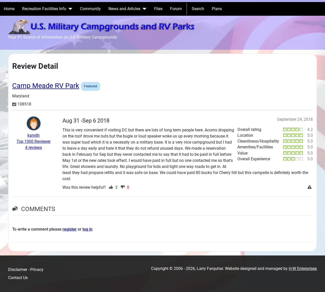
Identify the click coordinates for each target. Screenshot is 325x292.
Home (9, 8)
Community (90, 8)
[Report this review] (310, 187)
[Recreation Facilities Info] (69, 9)
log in (87, 229)
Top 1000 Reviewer (34, 141)
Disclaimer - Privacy (25, 269)
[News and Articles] (143, 9)
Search (198, 8)
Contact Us (18, 277)
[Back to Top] (316, 282)
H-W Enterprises (303, 268)
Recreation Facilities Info (44, 8)
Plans (217, 8)
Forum (176, 8)
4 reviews (33, 147)
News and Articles (124, 8)
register (69, 229)
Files (158, 8)
